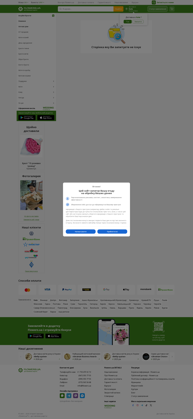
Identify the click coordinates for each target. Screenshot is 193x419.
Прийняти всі (112, 232)
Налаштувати (80, 232)
